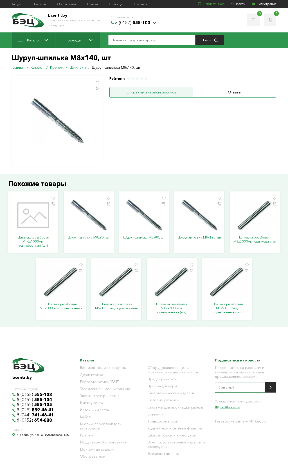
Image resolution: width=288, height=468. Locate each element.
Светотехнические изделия (171, 393)
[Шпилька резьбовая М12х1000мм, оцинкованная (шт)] (227, 282)
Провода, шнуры (162, 386)
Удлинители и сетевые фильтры (174, 428)
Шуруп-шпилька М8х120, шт (199, 237)
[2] (132, 78)
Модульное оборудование (103, 442)
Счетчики (155, 414)
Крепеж (86, 435)
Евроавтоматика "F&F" (99, 382)
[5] (146, 78)
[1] (128, 78)
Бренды (74, 40)
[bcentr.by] (28, 20)
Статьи (92, 4)
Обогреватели (92, 456)
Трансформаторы (162, 421)
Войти (240, 4)
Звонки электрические (99, 396)
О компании (66, 4)
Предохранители (162, 379)
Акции (16, 4)
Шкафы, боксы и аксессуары (171, 435)
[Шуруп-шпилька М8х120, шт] (199, 215)
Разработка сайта (230, 421)
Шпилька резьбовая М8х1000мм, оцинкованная (61, 306)
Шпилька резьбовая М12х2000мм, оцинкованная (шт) (171, 308)
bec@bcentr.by (230, 407)
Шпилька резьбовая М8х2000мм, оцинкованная (254, 239)
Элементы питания (163, 454)
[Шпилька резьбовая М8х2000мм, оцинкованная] (254, 215)
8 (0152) (132, 22)
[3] (137, 78)
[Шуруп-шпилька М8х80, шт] (144, 215)
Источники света (94, 410)
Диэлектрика (91, 375)
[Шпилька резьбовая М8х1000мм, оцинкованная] (61, 282)
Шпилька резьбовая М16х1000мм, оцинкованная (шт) (33, 241)
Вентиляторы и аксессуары (103, 368)
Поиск (206, 40)
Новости (39, 4)
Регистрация (267, 4)
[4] (142, 78)
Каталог (33, 40)
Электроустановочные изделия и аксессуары (176, 444)
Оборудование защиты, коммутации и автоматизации (173, 370)
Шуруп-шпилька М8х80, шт (144, 237)
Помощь (115, 4)
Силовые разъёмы (163, 400)
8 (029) (35, 409)
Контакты (140, 4)
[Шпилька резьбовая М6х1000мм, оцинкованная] (116, 282)
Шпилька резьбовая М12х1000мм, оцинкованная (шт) (227, 308)
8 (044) (35, 415)
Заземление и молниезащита (105, 389)
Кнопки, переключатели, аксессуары (101, 426)
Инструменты (91, 403)
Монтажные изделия (97, 449)
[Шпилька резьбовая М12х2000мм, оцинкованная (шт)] (171, 282)
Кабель (86, 417)
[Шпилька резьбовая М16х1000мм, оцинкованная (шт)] (33, 215)
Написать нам (213, 4)
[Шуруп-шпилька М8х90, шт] (88, 215)
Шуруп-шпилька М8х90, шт (89, 237)
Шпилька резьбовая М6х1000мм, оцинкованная (116, 306)
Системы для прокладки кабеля (175, 407)
